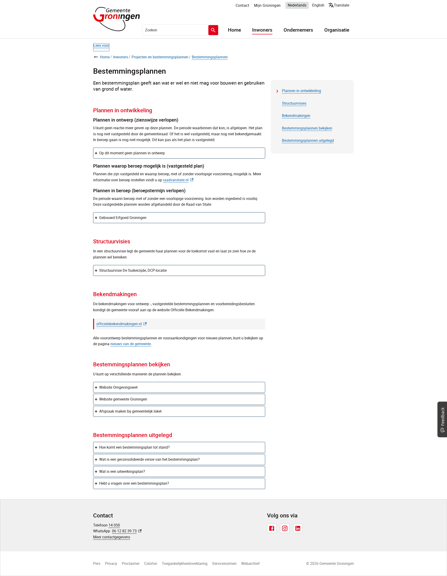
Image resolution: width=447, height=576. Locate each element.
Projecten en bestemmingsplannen (160, 57)
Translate (340, 5)
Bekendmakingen (296, 115)
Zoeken (213, 30)
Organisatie (336, 30)
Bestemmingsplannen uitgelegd (308, 140)
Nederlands (297, 5)
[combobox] (180, 30)
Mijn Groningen (267, 5)
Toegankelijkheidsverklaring (184, 563)
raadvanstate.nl (178, 179)
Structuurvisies (294, 103)
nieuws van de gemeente (130, 343)
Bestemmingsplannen (210, 57)
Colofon (150, 563)
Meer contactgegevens (111, 537)
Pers (96, 563)
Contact (242, 5)
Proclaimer (130, 563)
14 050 (114, 525)
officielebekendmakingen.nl (121, 323)
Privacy (111, 563)
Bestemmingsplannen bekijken (307, 128)
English (318, 5)
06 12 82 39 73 (127, 530)
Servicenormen (224, 563)
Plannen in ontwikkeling (301, 90)
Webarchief (250, 563)
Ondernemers (298, 30)
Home (234, 30)
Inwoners (262, 30)
